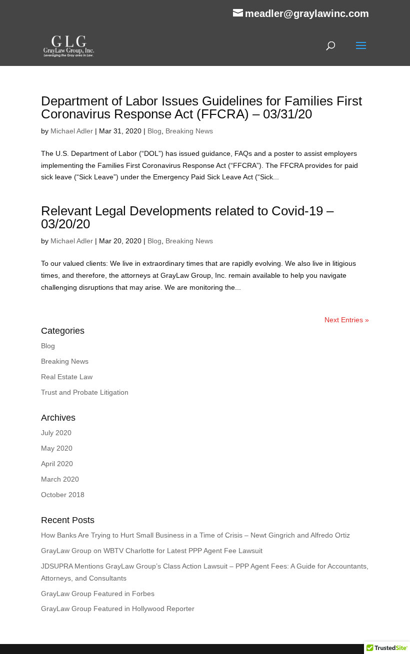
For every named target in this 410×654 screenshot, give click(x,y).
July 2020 (56, 433)
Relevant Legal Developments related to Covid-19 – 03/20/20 (187, 217)
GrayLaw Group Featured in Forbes (97, 594)
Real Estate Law (66, 377)
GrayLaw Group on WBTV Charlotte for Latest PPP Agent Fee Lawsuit (151, 551)
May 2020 (56, 448)
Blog (155, 131)
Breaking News (189, 131)
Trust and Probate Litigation (84, 392)
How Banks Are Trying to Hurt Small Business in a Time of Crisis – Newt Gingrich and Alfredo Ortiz (195, 535)
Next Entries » (346, 320)
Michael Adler (71, 131)
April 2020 (57, 464)
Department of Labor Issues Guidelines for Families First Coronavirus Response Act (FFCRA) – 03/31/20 (201, 107)
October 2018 (62, 495)
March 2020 (60, 479)
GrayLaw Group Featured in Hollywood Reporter (117, 609)
